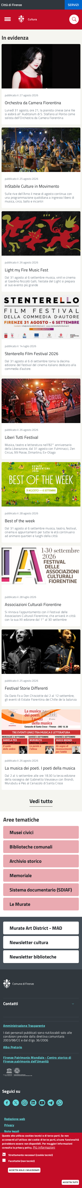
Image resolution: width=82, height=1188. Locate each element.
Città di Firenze (11, 4)
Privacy (9, 1125)
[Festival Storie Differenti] (41, 651)
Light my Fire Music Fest (26, 270)
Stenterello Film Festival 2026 (31, 353)
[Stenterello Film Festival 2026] (41, 317)
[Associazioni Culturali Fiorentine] (41, 568)
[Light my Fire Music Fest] (41, 233)
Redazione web (14, 1118)
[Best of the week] (41, 484)
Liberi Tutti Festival (21, 437)
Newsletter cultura (29, 942)
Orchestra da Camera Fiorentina (33, 102)
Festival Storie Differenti (26, 688)
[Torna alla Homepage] (6, 983)
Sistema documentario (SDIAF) (41, 889)
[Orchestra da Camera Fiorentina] (41, 66)
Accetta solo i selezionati (24, 1170)
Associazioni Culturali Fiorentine (33, 604)
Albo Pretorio (12, 1047)
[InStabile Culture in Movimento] (41, 150)
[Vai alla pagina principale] (21, 19)
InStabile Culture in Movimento (32, 186)
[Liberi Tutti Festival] (41, 401)
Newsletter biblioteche (33, 956)
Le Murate (20, 904)
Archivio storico (26, 861)
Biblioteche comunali (31, 846)
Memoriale (21, 875)
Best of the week (20, 520)
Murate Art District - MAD (36, 928)
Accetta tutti (70, 1182)
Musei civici (21, 832)
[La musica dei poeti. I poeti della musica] (41, 731)
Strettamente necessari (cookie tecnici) (30, 1155)
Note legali (11, 1131)
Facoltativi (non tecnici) (21, 1161)
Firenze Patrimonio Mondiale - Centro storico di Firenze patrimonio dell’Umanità (37, 1059)
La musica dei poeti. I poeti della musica (40, 768)
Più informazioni (44, 1147)
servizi (73, 4)
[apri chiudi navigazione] (7, 20)
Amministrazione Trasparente (24, 1025)
